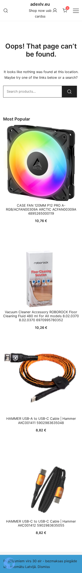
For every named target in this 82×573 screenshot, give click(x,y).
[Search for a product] (5, 10)
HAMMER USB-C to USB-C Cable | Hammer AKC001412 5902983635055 (41, 523)
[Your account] (54, 10)
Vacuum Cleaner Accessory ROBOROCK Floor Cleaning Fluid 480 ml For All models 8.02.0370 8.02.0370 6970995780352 (41, 316)
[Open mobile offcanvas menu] (76, 10)
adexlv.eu (40, 4)
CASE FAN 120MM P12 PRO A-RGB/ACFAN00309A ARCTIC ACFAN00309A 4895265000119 (41, 209)
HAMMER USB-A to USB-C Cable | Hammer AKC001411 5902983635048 (41, 420)
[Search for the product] (69, 92)
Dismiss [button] (44, 567)
